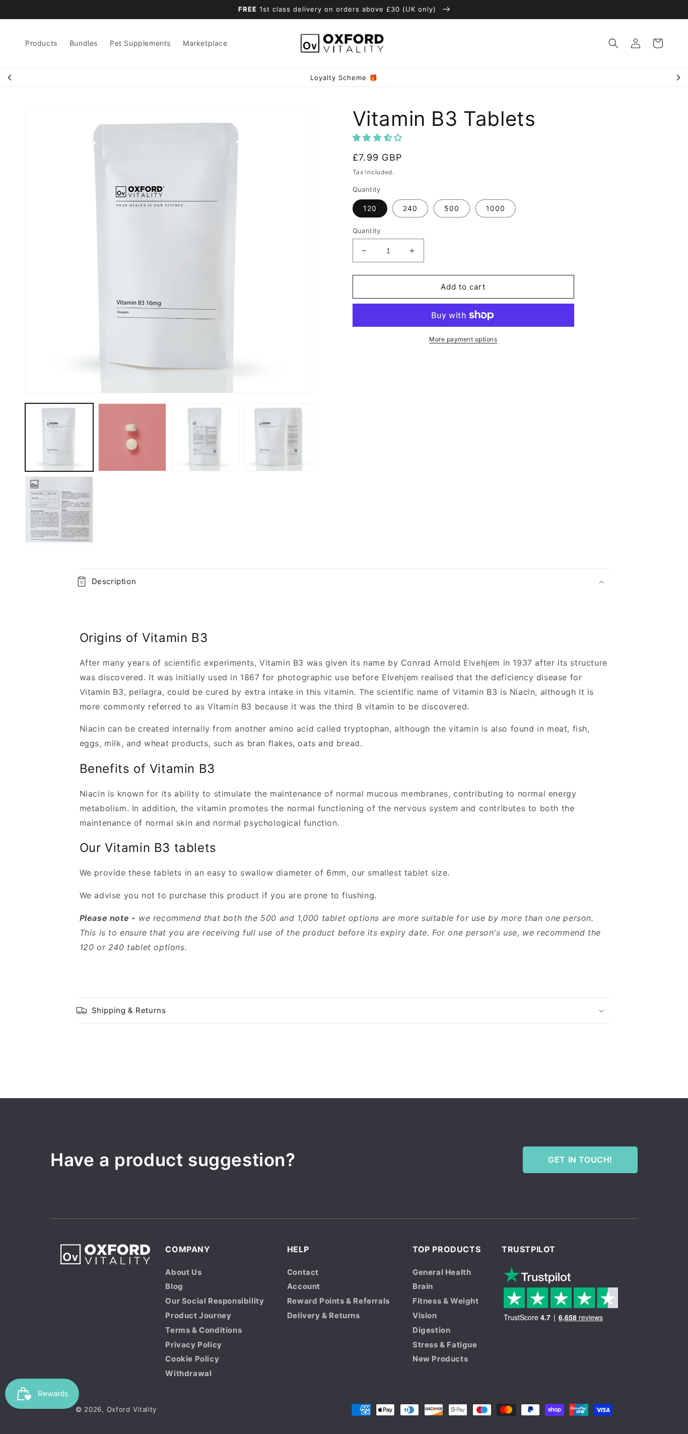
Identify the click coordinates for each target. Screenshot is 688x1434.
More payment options (463, 339)
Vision (424, 1315)
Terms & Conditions (203, 1330)
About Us (183, 1272)
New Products (440, 1359)
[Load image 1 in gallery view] (59, 437)
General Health (441, 1272)
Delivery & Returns (323, 1315)
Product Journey (198, 1315)
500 (451, 208)
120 (370, 208)
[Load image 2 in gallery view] (132, 437)
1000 (495, 208)
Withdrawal (188, 1373)
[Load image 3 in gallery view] (205, 437)
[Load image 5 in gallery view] (59, 510)
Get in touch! (580, 1160)
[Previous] (10, 78)
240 (410, 208)
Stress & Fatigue (444, 1344)
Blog (174, 1286)
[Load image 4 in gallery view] (278, 437)
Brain (422, 1286)
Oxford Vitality (132, 1409)
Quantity (367, 231)
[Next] (678, 78)
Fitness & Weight (445, 1301)
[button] (613, 43)
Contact (303, 1272)
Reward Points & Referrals (338, 1301)
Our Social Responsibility (214, 1301)
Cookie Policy (192, 1359)
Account (303, 1286)
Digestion (431, 1330)
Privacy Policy (193, 1344)
